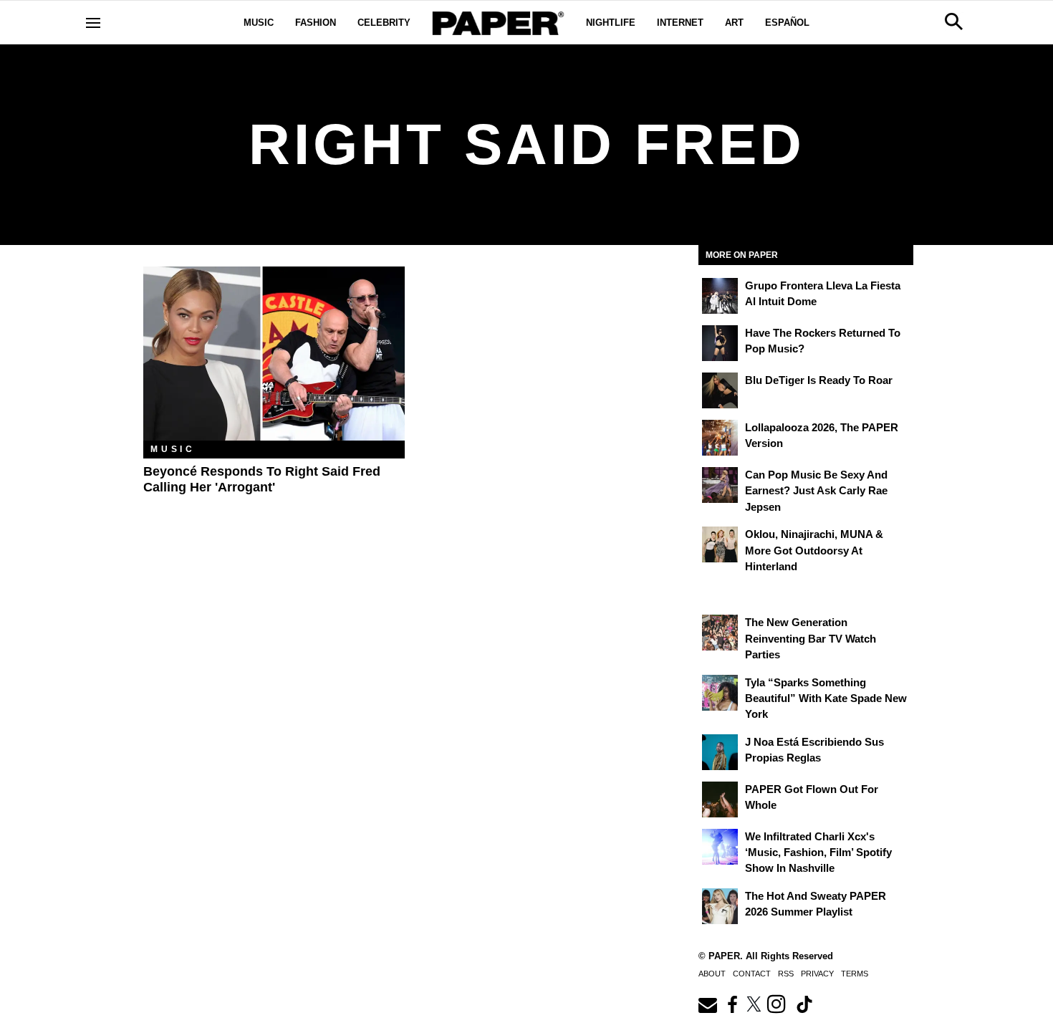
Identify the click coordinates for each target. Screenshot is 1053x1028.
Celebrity (383, 22)
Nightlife (610, 22)
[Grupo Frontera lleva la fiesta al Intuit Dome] (720, 296)
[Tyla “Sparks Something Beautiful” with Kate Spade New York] (720, 693)
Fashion (315, 22)
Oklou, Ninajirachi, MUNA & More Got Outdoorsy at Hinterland (814, 550)
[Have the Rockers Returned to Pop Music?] (720, 343)
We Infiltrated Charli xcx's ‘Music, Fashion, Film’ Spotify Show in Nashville (818, 852)
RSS (786, 973)
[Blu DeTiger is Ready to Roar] (720, 390)
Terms (854, 973)
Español (787, 22)
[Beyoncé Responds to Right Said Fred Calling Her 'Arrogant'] (274, 353)
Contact (752, 973)
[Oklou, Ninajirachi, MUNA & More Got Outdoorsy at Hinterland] (720, 544)
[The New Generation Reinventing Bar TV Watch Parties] (720, 632)
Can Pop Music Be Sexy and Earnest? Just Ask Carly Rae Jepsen (816, 491)
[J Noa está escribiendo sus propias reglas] (720, 752)
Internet (680, 22)
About (712, 973)
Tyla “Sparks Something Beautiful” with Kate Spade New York (826, 698)
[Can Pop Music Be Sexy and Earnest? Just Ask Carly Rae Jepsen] (720, 485)
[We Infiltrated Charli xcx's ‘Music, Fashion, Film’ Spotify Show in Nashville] (720, 847)
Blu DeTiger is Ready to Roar (819, 380)
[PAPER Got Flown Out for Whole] (720, 799)
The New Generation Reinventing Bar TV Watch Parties (810, 638)
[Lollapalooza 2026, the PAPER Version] (720, 438)
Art (734, 22)
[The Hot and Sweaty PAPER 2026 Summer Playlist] (720, 906)
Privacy (817, 973)
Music (259, 22)
